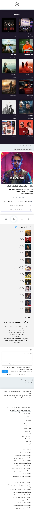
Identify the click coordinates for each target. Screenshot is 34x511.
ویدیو (11, 407)
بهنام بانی (28, 433)
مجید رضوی (28, 441)
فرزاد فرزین (28, 431)
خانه (30, 146)
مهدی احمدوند (27, 428)
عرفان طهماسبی (27, 439)
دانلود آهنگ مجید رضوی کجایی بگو (22, 463)
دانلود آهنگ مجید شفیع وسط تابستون (21, 497)
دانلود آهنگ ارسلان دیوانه (24, 503)
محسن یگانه (28, 426)
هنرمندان (28, 420)
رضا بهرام (28, 447)
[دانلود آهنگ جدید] (17, 4)
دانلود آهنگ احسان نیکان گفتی (23, 466)
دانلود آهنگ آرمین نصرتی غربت (23, 482)
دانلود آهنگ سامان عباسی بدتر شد (22, 492)
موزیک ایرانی (27, 413)
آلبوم (8, 407)
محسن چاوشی (27, 423)
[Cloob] (23, 197)
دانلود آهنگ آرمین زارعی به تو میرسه (22, 458)
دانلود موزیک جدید (26, 410)
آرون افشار (28, 444)
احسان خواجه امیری (26, 436)
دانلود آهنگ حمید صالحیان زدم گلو (22, 505)
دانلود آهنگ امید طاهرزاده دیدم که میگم (21, 495)
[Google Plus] (13, 197)
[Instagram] (10, 401)
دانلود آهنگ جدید (28, 189)
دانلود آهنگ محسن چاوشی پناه (23, 455)
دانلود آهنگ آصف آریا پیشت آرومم (22, 476)
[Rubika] (22, 401)
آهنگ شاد (20, 413)
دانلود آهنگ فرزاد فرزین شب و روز (22, 471)
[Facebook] (10, 197)
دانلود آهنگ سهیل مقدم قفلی (23, 500)
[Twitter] (20, 197)
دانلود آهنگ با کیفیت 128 (16, 206)
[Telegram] (16, 197)
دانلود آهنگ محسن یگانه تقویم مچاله (21, 468)
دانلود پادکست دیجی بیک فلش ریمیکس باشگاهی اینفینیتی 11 (18, 486)
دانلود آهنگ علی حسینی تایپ (23, 508)
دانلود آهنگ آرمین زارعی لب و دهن (22, 461)
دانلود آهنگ (24, 146)
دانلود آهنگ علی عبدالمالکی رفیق (22, 453)
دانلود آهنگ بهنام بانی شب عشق (23, 474)
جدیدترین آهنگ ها (15, 410)
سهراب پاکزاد (18, 227)
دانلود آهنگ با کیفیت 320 (16, 210)
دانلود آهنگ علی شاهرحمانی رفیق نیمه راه (20, 490)
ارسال (4, 371)
